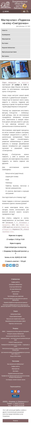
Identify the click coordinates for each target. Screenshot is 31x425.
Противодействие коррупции (15, 296)
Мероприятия (6, 39)
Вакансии (15, 294)
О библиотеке (15, 279)
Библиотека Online (16, 314)
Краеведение (6, 34)
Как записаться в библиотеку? (15, 364)
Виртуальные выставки (9, 52)
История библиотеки (15, 289)
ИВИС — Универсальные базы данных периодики (15, 331)
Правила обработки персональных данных (15, 302)
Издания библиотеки (8, 47)
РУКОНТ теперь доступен (15, 342)
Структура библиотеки (15, 287)
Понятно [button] (15, 420)
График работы (15, 282)
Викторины (5, 56)
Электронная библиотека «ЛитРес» (15, 336)
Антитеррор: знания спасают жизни (15, 379)
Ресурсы (15, 328)
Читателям (15, 361)
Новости (4, 30)
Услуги (15, 311)
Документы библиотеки (15, 284)
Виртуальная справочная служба (15, 319)
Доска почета (15, 291)
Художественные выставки (15, 373)
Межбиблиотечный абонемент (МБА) (15, 321)
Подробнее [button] (6, 416)
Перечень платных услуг (15, 323)
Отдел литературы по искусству (15, 82)
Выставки (5, 43)
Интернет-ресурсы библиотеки (15, 333)
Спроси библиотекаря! (15, 316)
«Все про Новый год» (20, 225)
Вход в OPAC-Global (15, 356)
